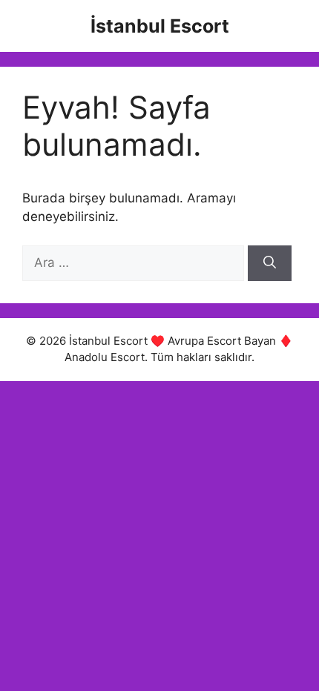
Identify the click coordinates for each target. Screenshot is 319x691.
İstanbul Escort (160, 26)
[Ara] (270, 263)
